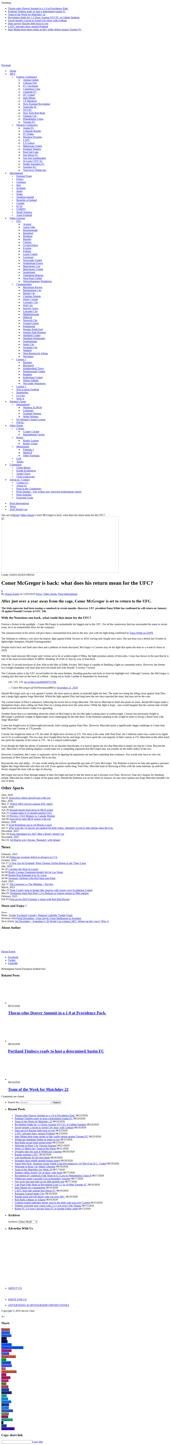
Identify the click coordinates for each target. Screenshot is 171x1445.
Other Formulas (31, 455)
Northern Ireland (25, 197)
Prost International (19, 503)
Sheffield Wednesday (34, 338)
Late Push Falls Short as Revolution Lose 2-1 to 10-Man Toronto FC (51, 1184)
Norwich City (30, 320)
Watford (27, 350)
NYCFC (27, 110)
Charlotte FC (30, 92)
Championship (24, 284)
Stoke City (28, 344)
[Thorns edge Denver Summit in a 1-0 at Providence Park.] (26, 1003)
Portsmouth (29, 326)
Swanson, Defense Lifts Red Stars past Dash (31, 878)
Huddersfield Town (33, 368)
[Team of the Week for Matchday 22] (26, 1079)
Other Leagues (17, 218)
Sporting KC (30, 167)
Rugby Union (30, 443)
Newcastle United (32, 260)
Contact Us (22, 482)
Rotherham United (33, 377)
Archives (13, 1221)
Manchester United (33, 269)
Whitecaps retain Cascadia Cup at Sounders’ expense (42, 1178)
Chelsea (27, 242)
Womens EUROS (32, 407)
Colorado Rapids (32, 131)
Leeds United (30, 254)
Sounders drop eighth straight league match (37, 1160)
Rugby (20, 437)
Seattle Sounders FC (34, 164)
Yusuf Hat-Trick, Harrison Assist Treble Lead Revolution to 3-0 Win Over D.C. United (60, 1163)
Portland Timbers (32, 149)
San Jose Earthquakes (34, 158)
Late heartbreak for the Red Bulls (32, 1157)
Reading (27, 374)
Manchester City (31, 266)
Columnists (16, 464)
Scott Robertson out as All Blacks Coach (30, 825)
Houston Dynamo (32, 137)
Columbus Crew (31, 88)
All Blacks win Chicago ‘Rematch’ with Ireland (35, 840)
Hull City (28, 305)
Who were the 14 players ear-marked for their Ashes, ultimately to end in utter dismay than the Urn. (61, 828)
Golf (18, 458)
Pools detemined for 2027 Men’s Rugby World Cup (37, 834)
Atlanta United (31, 79)
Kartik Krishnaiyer (26, 470)
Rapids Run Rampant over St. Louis (27, 875)
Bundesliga (22, 392)
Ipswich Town (30, 308)
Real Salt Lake (31, 152)
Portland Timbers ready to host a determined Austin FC (37, 11)
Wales (19, 194)
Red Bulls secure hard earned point (33, 1142)
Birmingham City (32, 290)
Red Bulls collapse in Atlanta (30, 1199)
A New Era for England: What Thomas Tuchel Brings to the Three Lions (47, 863)
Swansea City (30, 347)
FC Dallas (28, 134)
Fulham (27, 251)
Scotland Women (32, 413)
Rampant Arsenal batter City (30, 1193)
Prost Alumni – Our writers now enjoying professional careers (48, 491)
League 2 (21, 386)
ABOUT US (15, 1288)
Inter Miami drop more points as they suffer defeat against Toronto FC (45, 29)
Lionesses (28, 410)
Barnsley (27, 362)
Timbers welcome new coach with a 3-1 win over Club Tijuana (48, 1205)
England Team (24, 176)
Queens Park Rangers (34, 332)
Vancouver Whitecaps (34, 170)
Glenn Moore (23, 467)
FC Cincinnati (30, 85)
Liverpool (28, 257)
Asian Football (24, 215)
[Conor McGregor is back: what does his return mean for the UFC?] (60, 571)
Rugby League (31, 440)
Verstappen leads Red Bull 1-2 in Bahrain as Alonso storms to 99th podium (49, 893)
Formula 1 (28, 449)
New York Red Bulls (34, 113)
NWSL (20, 422)
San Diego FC (30, 155)
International (16, 173)
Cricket (20, 428)
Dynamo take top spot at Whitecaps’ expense (38, 1151)
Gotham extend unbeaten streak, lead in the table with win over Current (52, 1202)
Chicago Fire (30, 82)
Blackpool (28, 365)
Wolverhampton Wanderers (37, 281)
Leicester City (30, 311)
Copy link (37, 1441)
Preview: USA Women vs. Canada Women (32, 816)
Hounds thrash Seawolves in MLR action (31, 809)
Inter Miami (29, 98)
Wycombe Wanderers (34, 383)
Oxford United (31, 323)
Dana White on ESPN (141, 632)
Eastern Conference (26, 76)
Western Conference (27, 125)
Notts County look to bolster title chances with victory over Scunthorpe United (51, 890)
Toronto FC (29, 122)
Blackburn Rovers (32, 287)
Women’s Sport (18, 401)
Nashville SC (30, 107)
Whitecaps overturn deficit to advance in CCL (33, 857)
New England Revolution (36, 104)
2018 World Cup (18, 509)
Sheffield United (31, 335)
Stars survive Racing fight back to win (28, 23)
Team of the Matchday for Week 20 (33, 1169)
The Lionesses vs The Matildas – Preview (31, 884)
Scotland (21, 188)
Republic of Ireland (26, 200)
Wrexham (28, 356)
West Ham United (32, 278)
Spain (19, 191)
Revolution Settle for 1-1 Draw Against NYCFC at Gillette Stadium (43, 17)
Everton (27, 248)
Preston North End (33, 329)
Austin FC (28, 128)
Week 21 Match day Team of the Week (35, 1148)
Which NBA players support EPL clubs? (31, 803)
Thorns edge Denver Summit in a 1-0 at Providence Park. (38, 8)
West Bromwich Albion (35, 353)
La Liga (20, 395)
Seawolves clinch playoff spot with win (30, 797)
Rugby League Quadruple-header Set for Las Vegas (35, 872)
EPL (18, 221)
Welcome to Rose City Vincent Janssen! (36, 1145)
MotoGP (27, 452)
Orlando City (30, 116)
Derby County (30, 299)
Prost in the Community (28, 488)
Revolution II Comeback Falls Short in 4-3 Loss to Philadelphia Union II (53, 1175)
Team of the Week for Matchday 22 (26, 14)
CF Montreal (30, 101)
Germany (21, 182)
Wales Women (30, 416)
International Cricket (34, 434)
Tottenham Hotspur (33, 275)
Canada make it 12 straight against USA (31, 812)
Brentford (28, 233)
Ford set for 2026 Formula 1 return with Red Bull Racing (39, 899)
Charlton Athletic (32, 296)
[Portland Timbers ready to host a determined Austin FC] (26, 1041)
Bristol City (29, 293)
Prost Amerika (23, 494)
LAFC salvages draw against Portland (28, 26)
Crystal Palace (30, 245)
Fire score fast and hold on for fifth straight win (39, 1181)
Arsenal (27, 224)
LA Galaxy (29, 143)
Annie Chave (23, 473)
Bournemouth (30, 230)
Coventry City (30, 302)
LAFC (26, 140)
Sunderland (29, 272)
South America (24, 212)
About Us (21, 485)
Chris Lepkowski (25, 476)
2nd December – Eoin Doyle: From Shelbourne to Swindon (49, 918)
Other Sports (16, 425)
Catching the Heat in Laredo (23, 869)
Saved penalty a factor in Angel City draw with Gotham (37, 20)
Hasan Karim (12, 594)
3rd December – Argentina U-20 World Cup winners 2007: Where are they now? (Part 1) (62, 921)
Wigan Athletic (31, 380)
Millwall (27, 317)
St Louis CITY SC (33, 161)
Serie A (20, 398)
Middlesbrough (31, 314)
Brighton (27, 236)
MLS (12, 73)
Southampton (30, 341)
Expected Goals (24, 497)
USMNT (21, 209)
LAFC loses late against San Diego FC (35, 1190)
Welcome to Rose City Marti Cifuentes (35, 1166)
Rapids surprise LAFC (27, 1154)
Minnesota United (32, 146)
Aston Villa (29, 227)
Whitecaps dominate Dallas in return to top (37, 1139)
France (20, 179)
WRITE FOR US (17, 1299)
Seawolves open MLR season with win (30, 819)
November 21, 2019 (67, 687)
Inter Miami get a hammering (30, 1187)
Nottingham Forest (33, 263)
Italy (18, 185)
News (13, 506)
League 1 (21, 359)
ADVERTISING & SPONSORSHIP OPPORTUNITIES (38, 1305)
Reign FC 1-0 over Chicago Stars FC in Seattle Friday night (46, 1208)
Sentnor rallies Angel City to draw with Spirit (38, 1172)
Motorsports (22, 446)
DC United (29, 95)
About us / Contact (20, 479)
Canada (20, 203)
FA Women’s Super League (30, 419)
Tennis (19, 461)
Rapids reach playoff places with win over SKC (40, 1196)
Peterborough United (34, 371)
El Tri (19, 206)
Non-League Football (27, 389)
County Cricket (31, 431)
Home (13, 70)
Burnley (27, 239)
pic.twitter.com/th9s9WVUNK (40, 682)
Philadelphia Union (33, 119)
